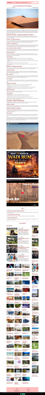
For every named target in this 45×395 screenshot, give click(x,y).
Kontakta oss (25, 2)
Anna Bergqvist (13, 7)
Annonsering (17, 2)
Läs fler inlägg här (22, 223)
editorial (33, 7)
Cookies (23, 2)
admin (21, 236)
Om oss (20, 2)
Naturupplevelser (36, 7)
